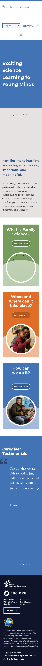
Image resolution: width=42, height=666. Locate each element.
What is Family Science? (21, 231)
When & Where (10, 602)
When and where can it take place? (21, 301)
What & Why (9, 600)
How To (7, 604)
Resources (24, 600)
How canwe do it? (21, 370)
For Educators (26, 602)
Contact (23, 604)
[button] (21, 35)
